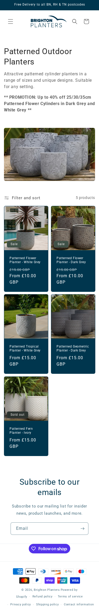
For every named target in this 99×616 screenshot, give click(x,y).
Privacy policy (20, 604)
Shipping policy (47, 604)
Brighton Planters (47, 590)
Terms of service (70, 596)
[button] (10, 21)
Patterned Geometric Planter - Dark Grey (72, 349)
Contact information (79, 604)
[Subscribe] (82, 528)
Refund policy (42, 596)
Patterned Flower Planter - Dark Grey (71, 260)
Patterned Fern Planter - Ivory (21, 431)
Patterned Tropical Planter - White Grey (25, 349)
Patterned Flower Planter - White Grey (25, 260)
